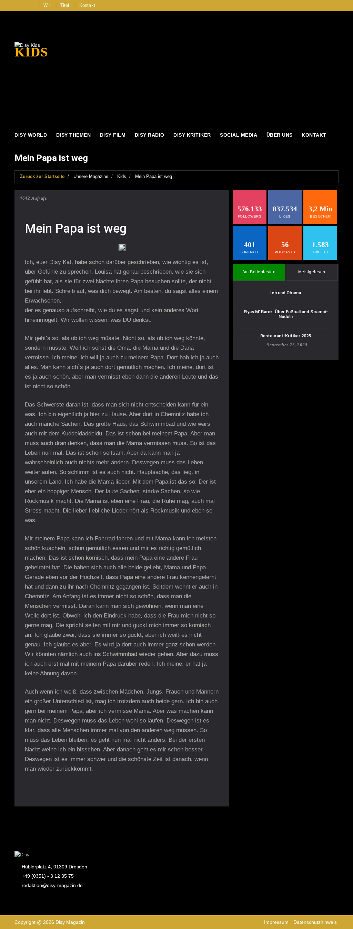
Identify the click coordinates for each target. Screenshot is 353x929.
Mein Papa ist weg (153, 176)
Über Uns (279, 135)
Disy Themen (73, 135)
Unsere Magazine (90, 176)
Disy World (30, 135)
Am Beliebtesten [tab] (259, 272)
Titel (64, 5)
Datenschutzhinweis (315, 922)
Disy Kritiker (192, 135)
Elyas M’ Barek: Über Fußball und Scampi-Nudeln (286, 314)
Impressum (276, 922)
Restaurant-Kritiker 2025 (285, 335)
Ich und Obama (285, 292)
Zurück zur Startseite (42, 176)
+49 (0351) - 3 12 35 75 (48, 876)
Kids (121, 176)
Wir (46, 5)
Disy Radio (149, 135)
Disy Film (113, 135)
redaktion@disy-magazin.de (52, 885)
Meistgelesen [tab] (311, 272)
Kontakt (87, 5)
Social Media (238, 135)
